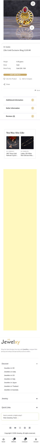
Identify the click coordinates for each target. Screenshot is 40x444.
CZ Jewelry (6, 47)
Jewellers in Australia (11, 390)
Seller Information (13, 108)
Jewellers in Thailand (11, 386)
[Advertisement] (20, 249)
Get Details (15, 75)
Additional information (14, 100)
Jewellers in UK (9, 368)
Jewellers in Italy (9, 379)
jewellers (26, 349)
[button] (33, 3)
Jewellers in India (10, 372)
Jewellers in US (9, 375)
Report (38, 90)
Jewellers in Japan (10, 382)
